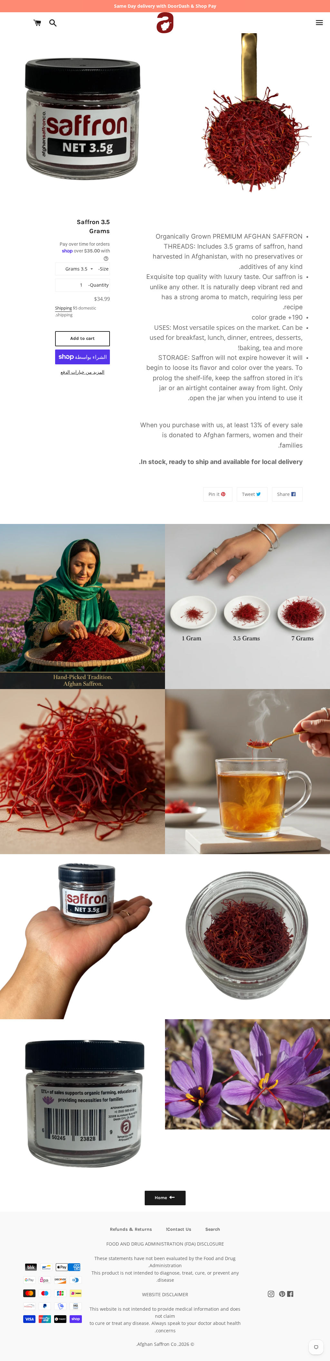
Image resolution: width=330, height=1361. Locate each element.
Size (104, 269)
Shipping (63, 308)
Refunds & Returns (131, 1229)
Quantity (99, 285)
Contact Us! (178, 1229)
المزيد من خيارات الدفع (82, 372)
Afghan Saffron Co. (156, 1344)
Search (212, 1229)
